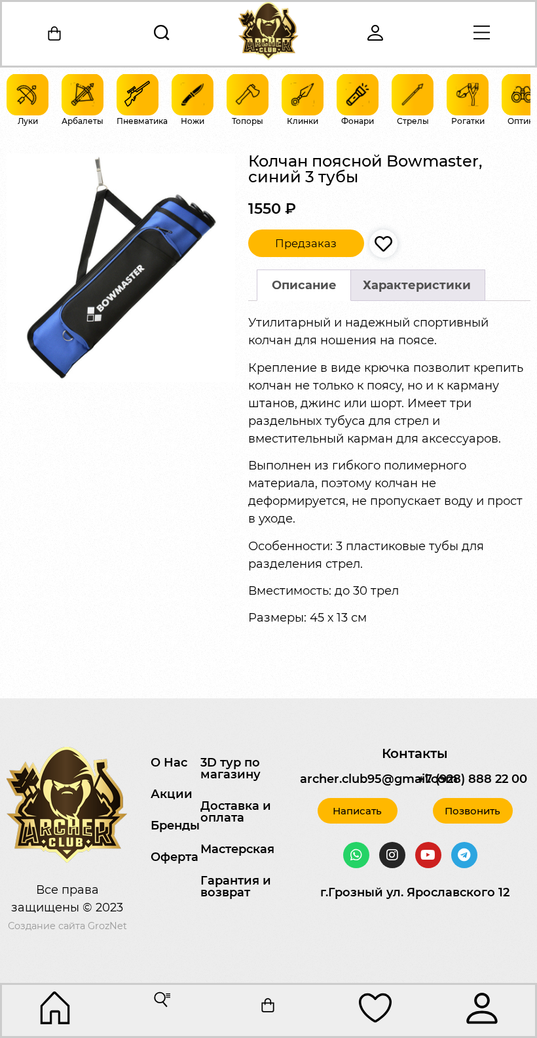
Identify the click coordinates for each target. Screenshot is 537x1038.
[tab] (304, 285)
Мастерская (237, 849)
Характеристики (417, 285)
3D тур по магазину (230, 768)
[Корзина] (55, 33)
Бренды (175, 825)
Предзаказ (306, 243)
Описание (304, 285)
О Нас (169, 762)
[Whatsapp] (356, 855)
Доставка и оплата (235, 812)
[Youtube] (428, 855)
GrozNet (107, 926)
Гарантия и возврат (235, 886)
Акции (172, 794)
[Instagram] (392, 855)
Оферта (174, 857)
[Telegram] (464, 855)
